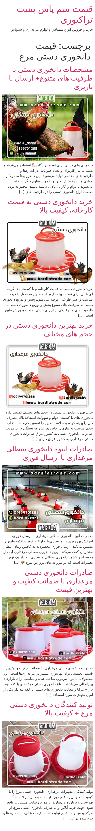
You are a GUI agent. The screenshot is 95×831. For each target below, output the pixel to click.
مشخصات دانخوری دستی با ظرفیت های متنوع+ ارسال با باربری (51, 78)
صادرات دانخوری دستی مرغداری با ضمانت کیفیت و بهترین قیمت (53, 581)
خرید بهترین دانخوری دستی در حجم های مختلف (49, 329)
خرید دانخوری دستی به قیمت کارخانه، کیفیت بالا (50, 205)
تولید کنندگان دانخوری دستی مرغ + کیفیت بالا (51, 708)
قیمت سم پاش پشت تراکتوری (55, 14)
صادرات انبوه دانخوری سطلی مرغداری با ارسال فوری (49, 452)
